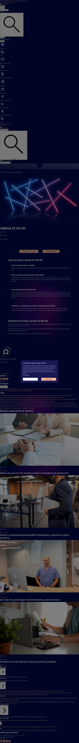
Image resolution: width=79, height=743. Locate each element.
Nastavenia (30, 379)
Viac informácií (26, 375)
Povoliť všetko (48, 379)
